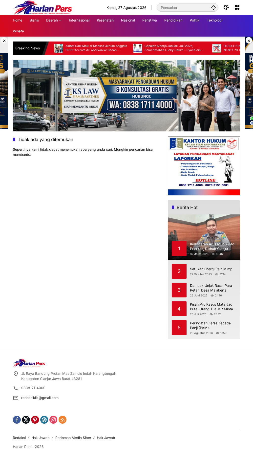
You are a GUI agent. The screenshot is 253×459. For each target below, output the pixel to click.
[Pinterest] (35, 420)
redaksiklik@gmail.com (40, 398)
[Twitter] (26, 420)
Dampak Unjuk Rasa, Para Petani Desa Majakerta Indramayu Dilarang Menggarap (211, 288)
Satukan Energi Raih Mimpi (211, 269)
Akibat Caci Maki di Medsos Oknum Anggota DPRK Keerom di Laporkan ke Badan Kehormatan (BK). (83, 48)
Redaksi (19, 438)
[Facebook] (17, 420)
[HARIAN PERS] (42, 7)
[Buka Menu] (237, 7)
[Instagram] (53, 420)
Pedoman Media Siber (73, 438)
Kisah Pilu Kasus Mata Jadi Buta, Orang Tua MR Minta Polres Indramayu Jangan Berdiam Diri (211, 307)
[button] (213, 7)
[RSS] (62, 420)
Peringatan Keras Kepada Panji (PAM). (210, 325)
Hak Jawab (40, 438)
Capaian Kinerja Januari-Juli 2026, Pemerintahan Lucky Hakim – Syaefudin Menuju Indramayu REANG (160, 48)
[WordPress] (44, 420)
